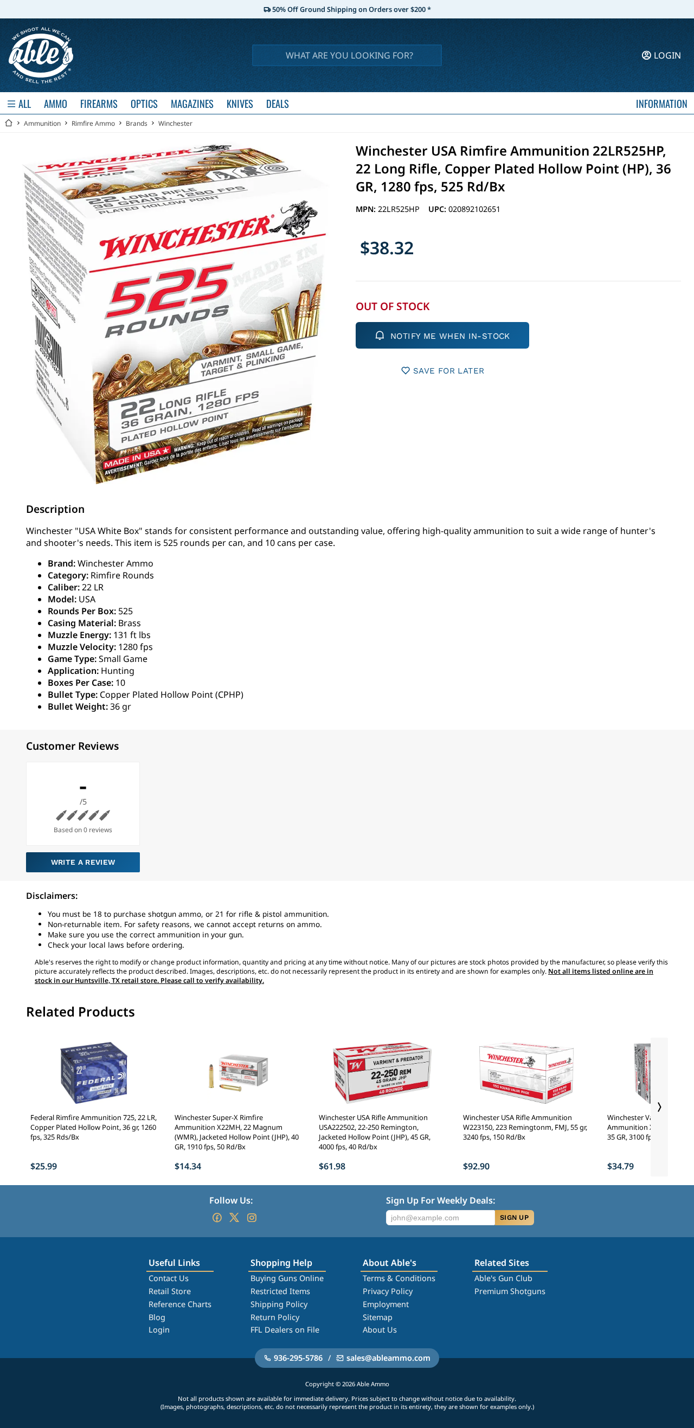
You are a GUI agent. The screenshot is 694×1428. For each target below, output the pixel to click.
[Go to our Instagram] (251, 1218)
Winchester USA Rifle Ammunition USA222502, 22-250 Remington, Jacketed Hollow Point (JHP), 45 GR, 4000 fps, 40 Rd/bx (374, 1132)
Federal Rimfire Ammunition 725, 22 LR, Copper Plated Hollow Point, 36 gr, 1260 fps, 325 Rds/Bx (93, 1127)
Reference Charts (180, 1304)
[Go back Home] (8, 123)
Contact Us (169, 1278)
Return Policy (274, 1317)
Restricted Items (280, 1291)
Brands (136, 123)
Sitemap (378, 1317)
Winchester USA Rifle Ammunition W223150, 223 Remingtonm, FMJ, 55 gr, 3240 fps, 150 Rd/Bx (525, 1127)
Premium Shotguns (509, 1291)
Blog (157, 1317)
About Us (380, 1329)
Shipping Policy (278, 1304)
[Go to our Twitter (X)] (234, 1218)
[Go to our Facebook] (216, 1218)
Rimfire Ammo (93, 123)
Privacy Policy (388, 1291)
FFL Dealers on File (284, 1329)
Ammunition (42, 123)
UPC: (438, 209)
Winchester (175, 123)
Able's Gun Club (503, 1278)
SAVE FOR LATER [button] (448, 371)
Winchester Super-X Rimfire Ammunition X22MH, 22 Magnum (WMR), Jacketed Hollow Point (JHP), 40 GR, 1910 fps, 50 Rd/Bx (237, 1132)
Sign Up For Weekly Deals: (440, 1200)
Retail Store (170, 1291)
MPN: (367, 209)
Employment (386, 1304)
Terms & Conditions (399, 1278)
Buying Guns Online (287, 1278)
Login (159, 1329)
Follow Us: (231, 1200)
